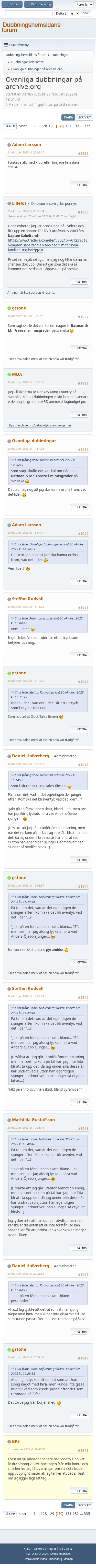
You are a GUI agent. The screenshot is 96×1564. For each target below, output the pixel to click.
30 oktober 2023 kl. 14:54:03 (25, 448)
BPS (16, 1441)
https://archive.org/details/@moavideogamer (39, 425)
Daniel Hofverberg (30, 756)
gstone (19, 308)
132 (76, 126)
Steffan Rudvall (28, 599)
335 (87, 126)
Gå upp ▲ (66, 1548)
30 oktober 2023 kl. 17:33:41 (25, 1127)
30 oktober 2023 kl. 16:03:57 (25, 885)
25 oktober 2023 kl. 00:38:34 (25, 211)
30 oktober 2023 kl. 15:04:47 (25, 532)
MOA (17, 374)
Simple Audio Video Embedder (42, 1558)
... (39, 126)
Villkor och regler (45, 1548)
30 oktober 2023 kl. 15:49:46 (25, 764)
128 (44, 126)
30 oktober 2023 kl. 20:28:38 (25, 1273)
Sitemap (68, 1558)
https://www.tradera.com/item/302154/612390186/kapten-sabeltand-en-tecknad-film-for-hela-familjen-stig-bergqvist (48, 245)
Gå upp (10, 1514)
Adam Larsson (26, 144)
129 (51, 126)
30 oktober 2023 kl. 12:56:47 (25, 316)
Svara (68, 117)
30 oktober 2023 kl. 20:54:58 (25, 1357)
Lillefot (19, 203)
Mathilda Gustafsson (33, 1120)
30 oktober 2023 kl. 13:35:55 (25, 382)
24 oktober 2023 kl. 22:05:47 (25, 152)
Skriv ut (84, 117)
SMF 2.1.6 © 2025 (37, 1553)
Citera (82, 185)
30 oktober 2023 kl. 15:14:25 (25, 681)
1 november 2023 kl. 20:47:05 (26, 1449)
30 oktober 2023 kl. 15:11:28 (25, 606)
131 (69, 126)
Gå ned (10, 126)
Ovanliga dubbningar (34, 441)
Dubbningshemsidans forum (31, 27)
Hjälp (27, 1548)
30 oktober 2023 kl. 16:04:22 (25, 996)
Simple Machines (60, 1553)
